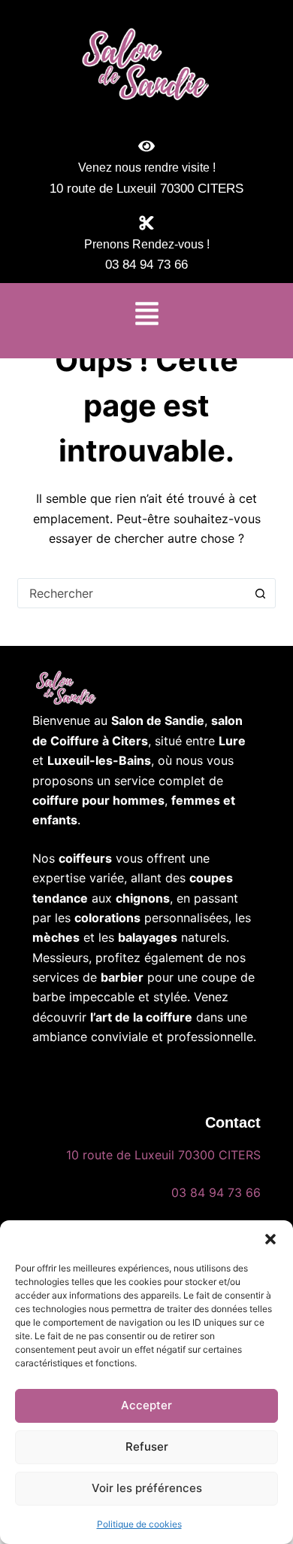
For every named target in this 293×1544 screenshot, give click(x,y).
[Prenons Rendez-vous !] (146, 223)
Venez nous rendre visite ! (147, 167)
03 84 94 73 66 (216, 1192)
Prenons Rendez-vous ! (147, 244)
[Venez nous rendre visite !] (146, 146)
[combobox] (132, 593)
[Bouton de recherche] (260, 593)
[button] (270, 1239)
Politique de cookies (139, 1524)
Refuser (146, 1446)
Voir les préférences (147, 1488)
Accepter (146, 1405)
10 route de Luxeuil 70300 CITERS (163, 1154)
